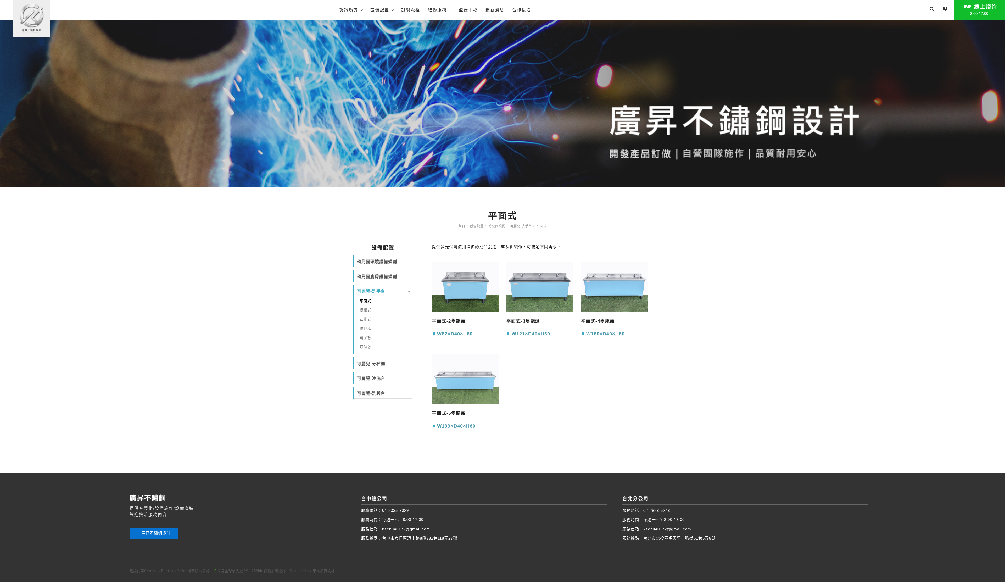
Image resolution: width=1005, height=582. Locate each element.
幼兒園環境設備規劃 (377, 261)
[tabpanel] (502, 103)
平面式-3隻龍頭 (523, 321)
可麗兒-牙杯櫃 (371, 364)
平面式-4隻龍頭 (598, 321)
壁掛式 (365, 319)
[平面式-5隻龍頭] (465, 379)
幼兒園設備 (496, 226)
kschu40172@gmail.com (406, 529)
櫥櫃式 (365, 310)
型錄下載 (468, 10)
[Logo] (31, 18)
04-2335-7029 (395, 510)
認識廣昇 (348, 10)
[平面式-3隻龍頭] (539, 287)
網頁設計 (327, 571)
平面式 (542, 226)
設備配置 (379, 10)
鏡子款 (365, 338)
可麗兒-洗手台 (521, 226)
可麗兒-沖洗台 (371, 378)
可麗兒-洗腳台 (371, 393)
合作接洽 (521, 10)
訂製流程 (410, 10)
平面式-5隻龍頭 (449, 413)
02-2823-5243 (656, 510)
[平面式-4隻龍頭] (614, 287)
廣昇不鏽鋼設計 (155, 533)
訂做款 (365, 347)
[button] (931, 9)
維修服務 (437, 10)
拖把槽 (365, 328)
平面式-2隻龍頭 (449, 321)
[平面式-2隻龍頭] (465, 287)
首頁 (462, 226)
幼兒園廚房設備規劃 (377, 276)
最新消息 (494, 10)
